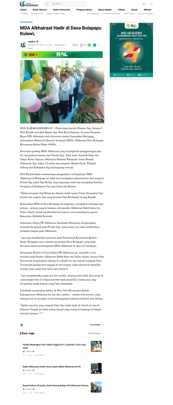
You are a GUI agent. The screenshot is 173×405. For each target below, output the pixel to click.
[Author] (23, 45)
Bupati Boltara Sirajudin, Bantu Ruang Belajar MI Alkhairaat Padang (55, 385)
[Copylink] (94, 45)
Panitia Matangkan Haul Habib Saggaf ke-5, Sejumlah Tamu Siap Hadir (54, 346)
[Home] (143, 3)
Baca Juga (28, 333)
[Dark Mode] (151, 3)
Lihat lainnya (94, 333)
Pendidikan (26, 22)
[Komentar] (81, 45)
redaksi (31, 41)
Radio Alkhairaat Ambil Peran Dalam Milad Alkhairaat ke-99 (52, 366)
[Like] (73, 45)
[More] (100, 45)
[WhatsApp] (89, 45)
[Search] (47, 3)
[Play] (26, 55)
